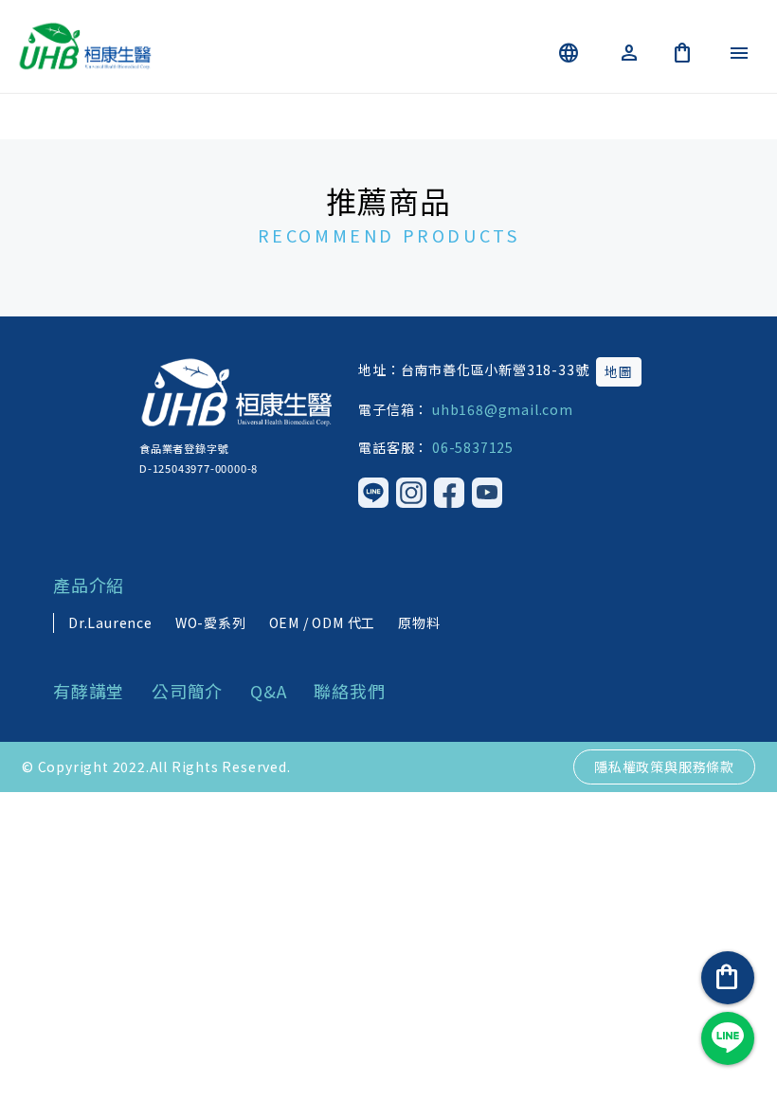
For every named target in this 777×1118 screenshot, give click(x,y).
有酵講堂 (91, 690)
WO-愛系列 (210, 622)
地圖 (619, 371)
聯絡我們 (349, 690)
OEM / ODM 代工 (322, 622)
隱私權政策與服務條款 (664, 766)
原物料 (419, 622)
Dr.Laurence (110, 622)
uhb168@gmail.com (502, 409)
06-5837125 (473, 447)
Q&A (270, 690)
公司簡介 (189, 690)
